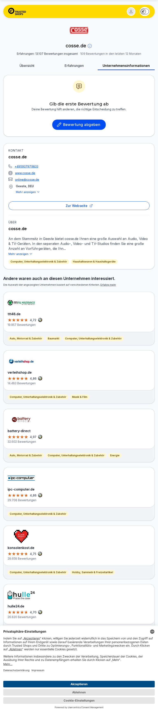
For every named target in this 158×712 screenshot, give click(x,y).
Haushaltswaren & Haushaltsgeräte (94, 261)
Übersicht (27, 66)
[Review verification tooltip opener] (89, 46)
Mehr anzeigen (26, 192)
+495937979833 (26, 166)
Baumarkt (53, 338)
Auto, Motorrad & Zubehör (26, 338)
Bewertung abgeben (81, 124)
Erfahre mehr (108, 284)
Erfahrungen (74, 66)
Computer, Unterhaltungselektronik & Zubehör (38, 261)
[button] (131, 11)
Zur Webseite (77, 206)
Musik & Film (79, 396)
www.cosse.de (25, 173)
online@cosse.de (27, 179)
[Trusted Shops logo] (17, 11)
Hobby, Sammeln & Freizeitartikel (92, 572)
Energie (115, 455)
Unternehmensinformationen (126, 66)
